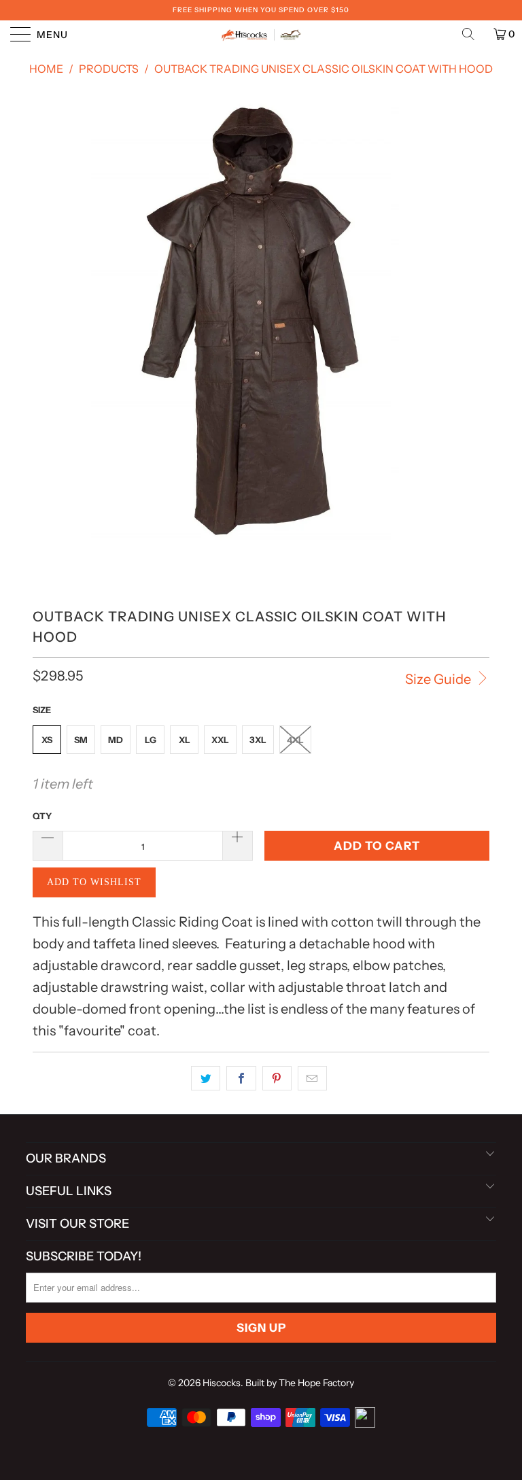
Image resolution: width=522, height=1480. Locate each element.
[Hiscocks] (261, 34)
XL (184, 739)
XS (46, 739)
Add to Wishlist (94, 882)
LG (150, 739)
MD (115, 739)
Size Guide (439, 679)
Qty (42, 815)
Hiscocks (222, 1383)
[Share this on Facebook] (241, 1078)
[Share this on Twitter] (205, 1078)
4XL (295, 739)
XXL (220, 739)
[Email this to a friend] (312, 1078)
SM (81, 739)
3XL (257, 739)
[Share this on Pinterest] (277, 1078)
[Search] (473, 34)
